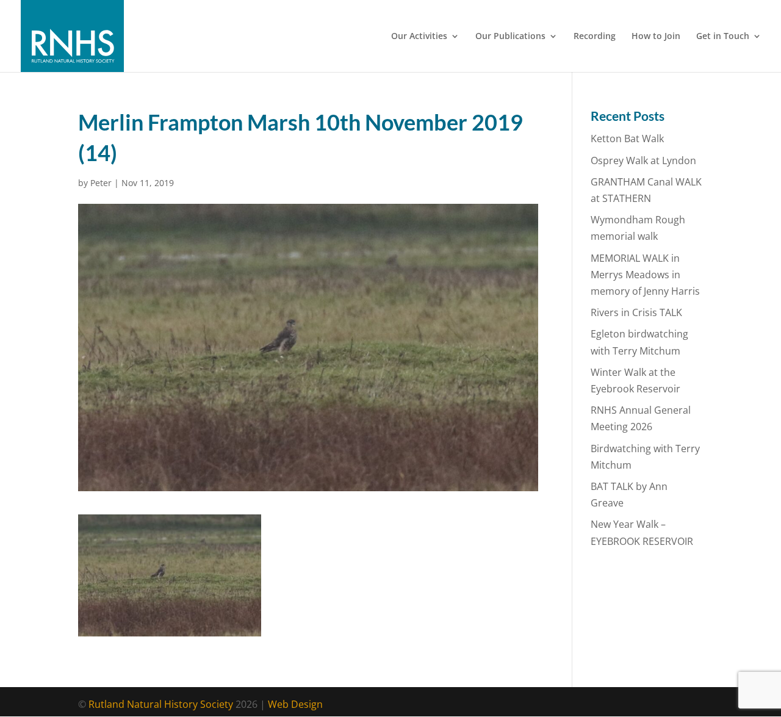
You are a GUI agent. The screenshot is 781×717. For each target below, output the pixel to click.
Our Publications (510, 36)
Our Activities (419, 36)
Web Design (295, 704)
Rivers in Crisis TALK (636, 312)
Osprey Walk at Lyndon (643, 160)
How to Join (656, 36)
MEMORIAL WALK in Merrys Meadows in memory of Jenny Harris (645, 274)
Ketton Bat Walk (627, 138)
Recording (595, 36)
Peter (101, 183)
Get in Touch (722, 36)
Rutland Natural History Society (160, 704)
